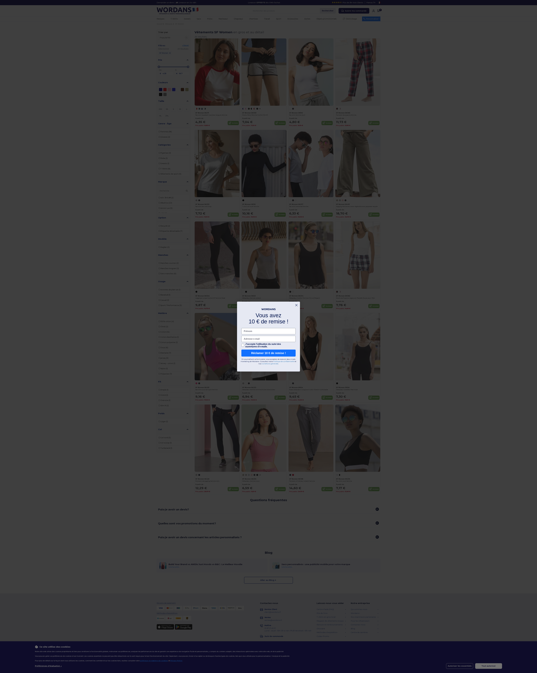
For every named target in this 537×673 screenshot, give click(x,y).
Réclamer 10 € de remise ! (268, 353)
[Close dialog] (296, 305)
